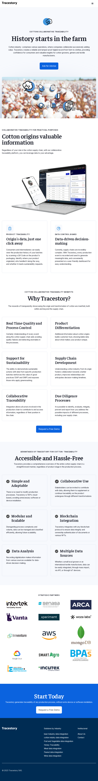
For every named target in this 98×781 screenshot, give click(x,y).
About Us (81, 734)
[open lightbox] (49, 97)
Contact (81, 737)
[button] (92, 3)
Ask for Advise (49, 66)
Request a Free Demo (49, 429)
